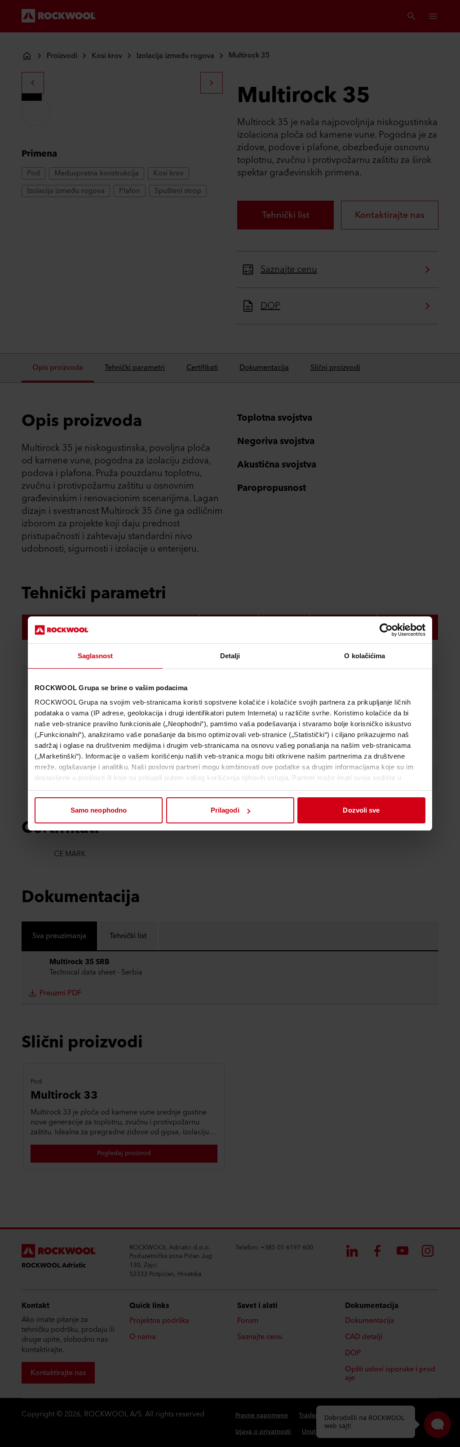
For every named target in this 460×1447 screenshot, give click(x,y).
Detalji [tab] (230, 656)
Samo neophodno (99, 810)
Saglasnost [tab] (95, 656)
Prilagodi (225, 810)
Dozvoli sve (361, 810)
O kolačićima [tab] (364, 656)
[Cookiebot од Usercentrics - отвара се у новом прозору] (386, 630)
